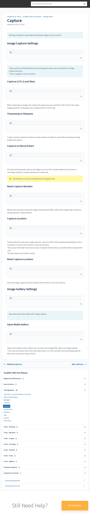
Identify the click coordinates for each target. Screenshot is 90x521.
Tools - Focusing (11, 444)
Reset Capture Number (20, 186)
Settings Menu (48, 16)
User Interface (10, 384)
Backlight (7, 400)
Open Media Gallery (18, 324)
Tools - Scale (9, 456)
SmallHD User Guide (14, 16)
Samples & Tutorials (12, 473)
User (5, 415)
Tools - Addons (10, 461)
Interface (7, 412)
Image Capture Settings (22, 43)
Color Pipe (7, 421)
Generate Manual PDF (12, 481)
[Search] (84, 4)
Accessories (8, 409)
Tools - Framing (10, 427)
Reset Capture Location (20, 259)
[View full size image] (45, 55)
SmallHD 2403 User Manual (32, 16)
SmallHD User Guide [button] (10, 1)
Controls (7, 403)
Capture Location (16, 218)
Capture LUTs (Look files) (21, 81)
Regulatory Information (13, 378)
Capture (14, 20)
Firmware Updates (11, 467)
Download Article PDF (12, 486)
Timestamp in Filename (20, 114)
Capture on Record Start (20, 146)
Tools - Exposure (11, 432)
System (6, 418)
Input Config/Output (11, 397)
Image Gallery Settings (22, 289)
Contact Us (76, 505)
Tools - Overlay (10, 450)
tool (18, 74)
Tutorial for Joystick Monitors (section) (17, 394)
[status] (45, 35)
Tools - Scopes (10, 438)
